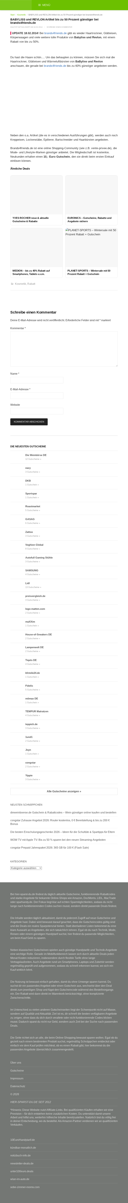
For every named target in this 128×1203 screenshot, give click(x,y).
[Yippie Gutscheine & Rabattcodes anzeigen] (17, 777)
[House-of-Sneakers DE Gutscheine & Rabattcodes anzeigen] (17, 636)
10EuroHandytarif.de (22, 1139)
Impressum (16, 1078)
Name (14, 373)
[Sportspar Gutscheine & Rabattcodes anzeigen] (17, 495)
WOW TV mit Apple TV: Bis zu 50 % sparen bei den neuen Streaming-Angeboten (58, 839)
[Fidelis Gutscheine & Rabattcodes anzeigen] (17, 688)
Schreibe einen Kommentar (59, 27)
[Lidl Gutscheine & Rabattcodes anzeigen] (17, 585)
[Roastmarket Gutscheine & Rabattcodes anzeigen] (17, 508)
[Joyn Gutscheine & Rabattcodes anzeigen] (17, 752)
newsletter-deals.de (22, 1163)
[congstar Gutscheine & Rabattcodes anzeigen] (17, 764)
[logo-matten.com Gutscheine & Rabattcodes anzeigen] (17, 611)
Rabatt (31, 283)
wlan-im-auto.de (19, 1179)
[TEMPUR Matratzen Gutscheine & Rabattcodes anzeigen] (17, 713)
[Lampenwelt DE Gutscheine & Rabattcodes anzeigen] (17, 649)
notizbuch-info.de (20, 1155)
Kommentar (18, 328)
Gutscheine (17, 1070)
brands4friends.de (55, 33)
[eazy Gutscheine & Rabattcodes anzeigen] (17, 470)
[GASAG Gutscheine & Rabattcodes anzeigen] (17, 521)
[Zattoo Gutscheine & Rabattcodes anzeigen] (17, 534)
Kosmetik (21, 15)
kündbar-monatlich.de (23, 1147)
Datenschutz (17, 1086)
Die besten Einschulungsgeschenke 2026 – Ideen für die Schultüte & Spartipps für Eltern (62, 832)
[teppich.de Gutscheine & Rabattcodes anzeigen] (17, 726)
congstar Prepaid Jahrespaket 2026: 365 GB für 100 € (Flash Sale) (49, 847)
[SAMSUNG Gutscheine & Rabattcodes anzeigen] (17, 572)
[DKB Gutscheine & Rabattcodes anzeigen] (17, 483)
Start (12, 15)
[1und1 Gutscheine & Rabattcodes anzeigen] (17, 739)
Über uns (15, 1062)
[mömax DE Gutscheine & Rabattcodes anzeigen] (17, 700)
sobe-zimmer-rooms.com (25, 1187)
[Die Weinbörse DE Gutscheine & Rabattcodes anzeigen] (17, 457)
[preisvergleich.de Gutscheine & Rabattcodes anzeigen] (17, 598)
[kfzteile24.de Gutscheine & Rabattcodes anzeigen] (17, 675)
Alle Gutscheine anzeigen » (64, 791)
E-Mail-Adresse (20, 389)
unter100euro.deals (21, 1171)
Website (15, 404)
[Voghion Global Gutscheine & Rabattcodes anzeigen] (17, 547)
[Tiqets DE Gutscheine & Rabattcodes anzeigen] (17, 662)
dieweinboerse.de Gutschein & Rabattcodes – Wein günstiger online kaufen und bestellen (63, 812)
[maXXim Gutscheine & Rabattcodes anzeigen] (17, 624)
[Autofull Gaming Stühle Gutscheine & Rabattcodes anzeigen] (17, 559)
